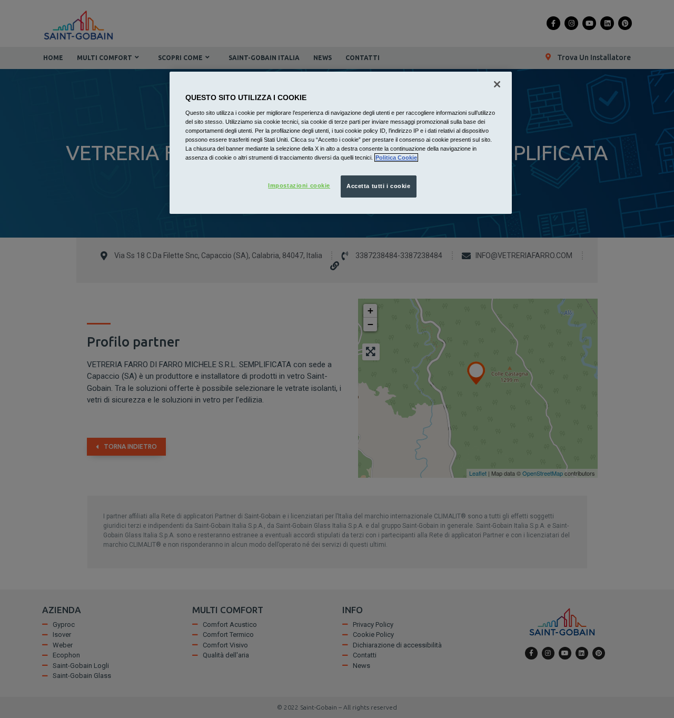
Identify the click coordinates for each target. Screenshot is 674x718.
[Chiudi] (497, 84)
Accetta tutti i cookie (378, 186)
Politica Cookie (396, 157)
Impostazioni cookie (299, 185)
